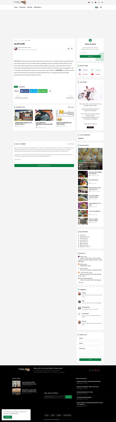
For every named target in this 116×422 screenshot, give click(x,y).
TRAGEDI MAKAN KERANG (84, 397)
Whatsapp (44, 91)
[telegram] (96, 2)
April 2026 (83, 243)
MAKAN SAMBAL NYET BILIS (85, 392)
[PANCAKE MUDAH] (83, 182)
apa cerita (20, 40)
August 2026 (83, 236)
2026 (81, 235)
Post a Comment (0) (44, 165)
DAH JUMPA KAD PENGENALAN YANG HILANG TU (44, 124)
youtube (98, 74)
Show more (71, 107)
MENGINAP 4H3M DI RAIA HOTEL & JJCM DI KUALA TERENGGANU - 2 (29, 391)
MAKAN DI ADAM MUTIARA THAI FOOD (88, 386)
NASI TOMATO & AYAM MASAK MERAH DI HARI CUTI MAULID (90, 403)
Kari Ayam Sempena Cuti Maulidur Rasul (91, 270)
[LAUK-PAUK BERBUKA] (83, 213)
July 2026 (83, 238)
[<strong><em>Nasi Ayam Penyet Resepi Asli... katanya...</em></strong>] (83, 174)
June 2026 (83, 240)
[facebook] (89, 2)
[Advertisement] (58, 24)
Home (16, 7)
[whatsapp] (92, 2)
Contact (59, 415)
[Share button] (50, 91)
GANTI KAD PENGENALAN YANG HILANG (63, 123)
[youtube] (96, 370)
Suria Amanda (83, 268)
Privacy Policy (67, 415)
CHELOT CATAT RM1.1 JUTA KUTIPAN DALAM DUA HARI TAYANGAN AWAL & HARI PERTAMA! (90, 260)
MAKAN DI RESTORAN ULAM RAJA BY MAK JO (23, 123)
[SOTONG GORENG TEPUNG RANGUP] (83, 197)
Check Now (13, 413)
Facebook (25, 91)
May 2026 (83, 242)
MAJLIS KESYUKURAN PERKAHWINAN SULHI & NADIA (29, 383)
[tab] (16, 7)
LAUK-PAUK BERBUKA (94, 211)
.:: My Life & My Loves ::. (86, 272)
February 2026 (84, 246)
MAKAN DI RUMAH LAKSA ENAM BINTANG (89, 381)
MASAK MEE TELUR (85, 266)
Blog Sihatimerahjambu (86, 278)
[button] (96, 7)
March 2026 (83, 245)
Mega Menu (37, 7)
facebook (85, 70)
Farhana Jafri (83, 256)
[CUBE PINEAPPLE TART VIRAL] (83, 205)
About (52, 415)
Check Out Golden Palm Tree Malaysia (90, 280)
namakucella (83, 264)
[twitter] (99, 2)
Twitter (35, 91)
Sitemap (29, 7)
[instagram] (102, 2)
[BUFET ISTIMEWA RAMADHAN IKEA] (83, 221)
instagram (85, 74)
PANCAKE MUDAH (93, 180)
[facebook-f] (90, 370)
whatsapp (97, 70)
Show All (80, 282)
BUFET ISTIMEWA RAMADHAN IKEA (93, 219)
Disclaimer (22, 7)
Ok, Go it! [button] (7, 417)
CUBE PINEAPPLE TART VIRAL (95, 204)
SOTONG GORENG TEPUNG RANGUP (94, 196)
